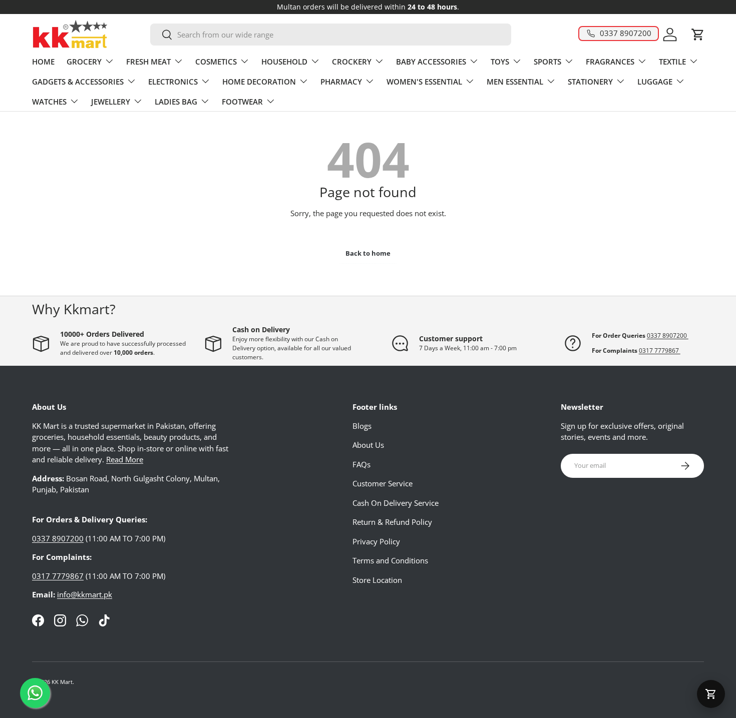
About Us (368, 445)
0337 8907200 (667, 335)
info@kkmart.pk (84, 594)
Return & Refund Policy (392, 522)
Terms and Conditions (390, 560)
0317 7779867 (659, 350)
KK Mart (62, 681)
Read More (124, 459)
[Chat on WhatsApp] (35, 693)
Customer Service (382, 483)
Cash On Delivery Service (395, 503)
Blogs (362, 426)
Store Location (377, 580)
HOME (43, 62)
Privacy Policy (376, 541)
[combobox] (330, 35)
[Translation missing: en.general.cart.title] (711, 694)
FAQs (361, 464)
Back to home (368, 253)
